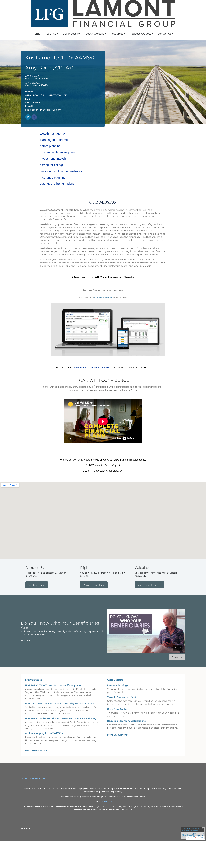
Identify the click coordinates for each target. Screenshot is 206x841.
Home (36, 33)
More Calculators (118, 734)
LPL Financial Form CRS (33, 778)
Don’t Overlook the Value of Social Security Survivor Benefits (60, 703)
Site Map (25, 828)
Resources (116, 33)
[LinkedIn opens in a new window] (28, 117)
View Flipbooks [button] (92, 585)
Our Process (70, 33)
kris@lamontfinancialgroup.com (43, 110)
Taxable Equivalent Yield (121, 697)
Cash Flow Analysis (118, 709)
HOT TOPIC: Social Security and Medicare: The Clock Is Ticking (60, 718)
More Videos (28, 640)
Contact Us (164, 33)
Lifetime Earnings (117, 685)
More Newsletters (36, 750)
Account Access (94, 33)
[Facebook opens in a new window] (34, 117)
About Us (50, 33)
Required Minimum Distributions (126, 721)
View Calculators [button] (148, 585)
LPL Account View (103, 298)
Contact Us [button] (35, 585)
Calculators (115, 679)
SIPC (111, 801)
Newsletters (33, 679)
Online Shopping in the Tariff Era (44, 733)
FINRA (104, 801)
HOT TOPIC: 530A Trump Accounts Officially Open (53, 685)
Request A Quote (140, 33)
